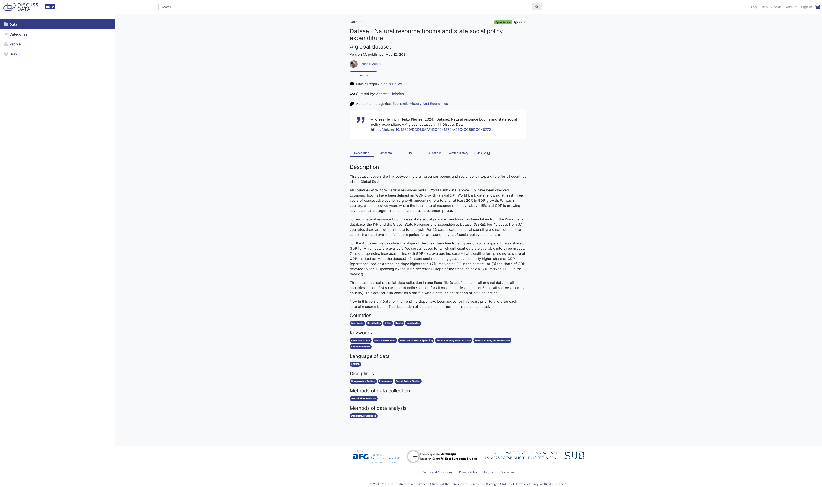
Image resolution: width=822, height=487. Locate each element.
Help (764, 7)
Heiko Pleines (370, 64)
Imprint (489, 472)
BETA (50, 7)
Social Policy (391, 84)
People (15, 44)
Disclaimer (508, 472)
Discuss (363, 75)
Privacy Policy (468, 472)
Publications (433, 153)
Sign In (806, 7)
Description (361, 153)
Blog (753, 7)
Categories (18, 34)
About (776, 7)
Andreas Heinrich (390, 94)
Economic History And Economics (420, 103)
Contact (791, 7)
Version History (458, 153)
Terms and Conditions (437, 472)
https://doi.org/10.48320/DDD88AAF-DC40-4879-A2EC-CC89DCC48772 (431, 129)
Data (13, 24)
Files (410, 153)
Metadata (386, 153)
